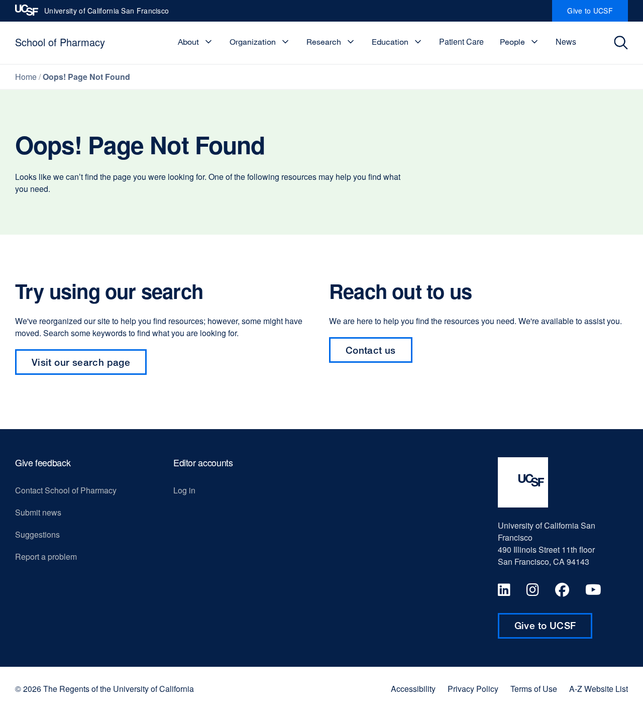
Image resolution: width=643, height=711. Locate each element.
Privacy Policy (473, 689)
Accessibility (413, 689)
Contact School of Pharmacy (66, 490)
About (188, 42)
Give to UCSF (597, 14)
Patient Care (461, 41)
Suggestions (37, 534)
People (512, 42)
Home (26, 76)
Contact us (371, 350)
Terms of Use (533, 689)
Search (623, 43)
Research (323, 42)
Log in (184, 490)
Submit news (38, 512)
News (566, 41)
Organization (253, 42)
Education (390, 42)
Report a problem (46, 556)
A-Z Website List (598, 689)
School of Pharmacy (60, 42)
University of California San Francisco (106, 14)
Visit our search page (81, 362)
